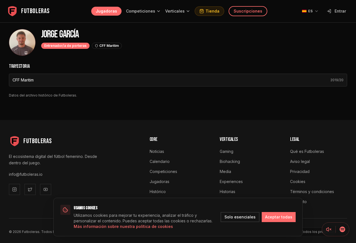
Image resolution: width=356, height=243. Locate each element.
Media (225, 171)
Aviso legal (300, 161)
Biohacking (230, 161)
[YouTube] (45, 189)
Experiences (231, 181)
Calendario (160, 161)
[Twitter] (30, 189)
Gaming (226, 151)
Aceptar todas (278, 217)
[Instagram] (14, 189)
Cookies (297, 181)
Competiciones (140, 11)
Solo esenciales (240, 217)
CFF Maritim (23, 80)
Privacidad (300, 171)
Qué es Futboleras (307, 151)
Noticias (157, 151)
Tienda (212, 11)
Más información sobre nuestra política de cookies (123, 226)
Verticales (175, 11)
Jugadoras (106, 11)
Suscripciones (248, 11)
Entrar (340, 11)
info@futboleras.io (26, 174)
